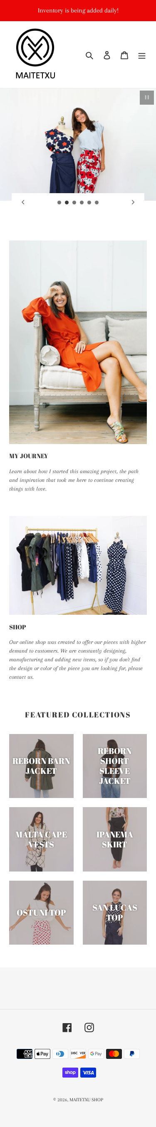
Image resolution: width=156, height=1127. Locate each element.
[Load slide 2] (67, 203)
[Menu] (142, 55)
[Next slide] (133, 202)
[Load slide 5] (89, 203)
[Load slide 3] (74, 203)
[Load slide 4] (82, 203)
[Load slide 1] (59, 203)
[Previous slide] (23, 202)
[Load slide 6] (97, 203)
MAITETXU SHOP (86, 1099)
